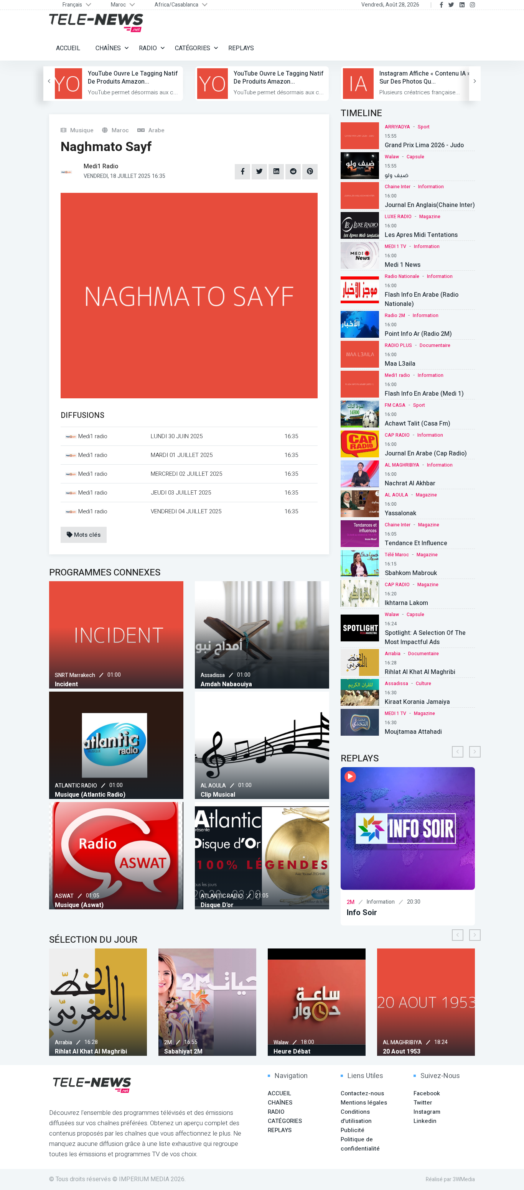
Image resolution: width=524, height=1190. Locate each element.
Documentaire (435, 345)
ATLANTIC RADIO (76, 786)
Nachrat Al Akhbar (410, 483)
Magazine (429, 216)
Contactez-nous (362, 1093)
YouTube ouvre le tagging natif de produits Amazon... (133, 77)
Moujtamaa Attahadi (413, 731)
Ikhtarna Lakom (406, 603)
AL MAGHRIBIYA (402, 465)
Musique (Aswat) (79, 905)
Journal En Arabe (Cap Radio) (426, 453)
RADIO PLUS (398, 345)
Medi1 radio (397, 375)
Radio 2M (395, 315)
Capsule (415, 156)
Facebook (427, 1093)
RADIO (148, 48)
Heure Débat (292, 1051)
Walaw (392, 156)
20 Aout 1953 (401, 1051)
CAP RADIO (397, 435)
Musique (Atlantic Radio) (90, 794)
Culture (423, 683)
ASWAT (64, 896)
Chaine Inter (397, 186)
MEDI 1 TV (395, 246)
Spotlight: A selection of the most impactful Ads (425, 637)
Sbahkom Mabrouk (411, 573)
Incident (66, 684)
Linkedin (425, 1121)
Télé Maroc (397, 554)
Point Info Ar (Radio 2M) (418, 334)
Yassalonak (400, 513)
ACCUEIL (68, 48)
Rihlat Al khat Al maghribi (420, 672)
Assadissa (213, 675)
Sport (424, 126)
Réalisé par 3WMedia (450, 1179)
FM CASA (395, 405)
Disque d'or (217, 905)
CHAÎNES (108, 48)
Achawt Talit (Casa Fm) (417, 423)
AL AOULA (213, 786)
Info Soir (362, 912)
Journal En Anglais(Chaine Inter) (430, 205)
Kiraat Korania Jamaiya (417, 702)
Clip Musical (218, 794)
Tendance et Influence (416, 543)
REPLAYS (241, 48)
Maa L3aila (400, 363)
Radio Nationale (402, 276)
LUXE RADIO (398, 216)
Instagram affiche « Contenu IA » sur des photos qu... (424, 77)
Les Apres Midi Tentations (421, 235)
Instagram (427, 1112)
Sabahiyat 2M (183, 1051)
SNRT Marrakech (75, 675)
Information (431, 186)
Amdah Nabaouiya (226, 684)
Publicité (352, 1130)
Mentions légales (364, 1102)
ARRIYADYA (397, 126)
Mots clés (87, 535)
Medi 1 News (402, 265)
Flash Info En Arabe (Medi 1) (424, 393)
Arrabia (392, 653)
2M (350, 902)
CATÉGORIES (192, 48)
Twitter (423, 1102)
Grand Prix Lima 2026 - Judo (424, 145)
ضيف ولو (397, 175)
